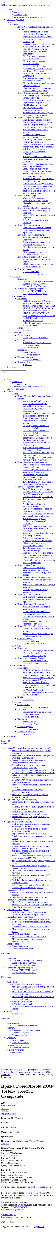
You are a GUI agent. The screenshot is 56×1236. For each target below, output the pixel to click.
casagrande (11, 1187)
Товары (10, 22)
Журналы (27, 364)
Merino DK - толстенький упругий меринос (32, 904)
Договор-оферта (19, 14)
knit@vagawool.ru (15, 1210)
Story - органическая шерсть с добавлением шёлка (36, 79)
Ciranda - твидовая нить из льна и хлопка (31, 927)
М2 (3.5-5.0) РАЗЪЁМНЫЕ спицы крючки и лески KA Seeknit (38, 309)
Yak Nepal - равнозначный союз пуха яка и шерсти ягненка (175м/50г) (37, 159)
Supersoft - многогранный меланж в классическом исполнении (38, 45)
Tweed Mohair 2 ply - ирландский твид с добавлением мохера (38, 113)
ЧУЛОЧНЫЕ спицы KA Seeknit (37, 301)
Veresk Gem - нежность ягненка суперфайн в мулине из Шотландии (37, 39)
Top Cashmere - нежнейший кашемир (29, 834)
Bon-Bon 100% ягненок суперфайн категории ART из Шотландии (36, 73)
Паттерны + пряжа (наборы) (30, 289)
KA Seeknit (22, 298)
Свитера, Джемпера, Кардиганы (38, 281)
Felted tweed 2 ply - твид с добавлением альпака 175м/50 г (37, 67)
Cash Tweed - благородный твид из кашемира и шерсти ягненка (38, 184)
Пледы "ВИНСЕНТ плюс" (35, 291)
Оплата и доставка (15, 19)
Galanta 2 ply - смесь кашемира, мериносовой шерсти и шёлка (37, 101)
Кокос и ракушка (30, 352)
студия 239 (39, 1226)
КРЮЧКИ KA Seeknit (33, 320)
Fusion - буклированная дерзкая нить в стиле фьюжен (37, 140)
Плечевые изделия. (32, 359)
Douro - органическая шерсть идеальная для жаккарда (36, 243)
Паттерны (16, 276)
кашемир (29, 1187)
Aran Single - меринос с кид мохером (29, 907)
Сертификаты (23, 335)
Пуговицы (22, 350)
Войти (4, 741)
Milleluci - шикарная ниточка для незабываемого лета (38, 265)
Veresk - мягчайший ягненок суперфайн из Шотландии (36, 33)
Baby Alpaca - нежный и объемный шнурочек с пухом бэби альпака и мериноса (39, 190)
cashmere (21, 1187)
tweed (36, 1187)
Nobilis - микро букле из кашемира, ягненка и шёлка (36, 135)
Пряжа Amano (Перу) (27, 196)
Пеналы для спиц (31, 347)
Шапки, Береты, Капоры (34, 286)
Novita (20, 328)
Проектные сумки (31, 345)
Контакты (11, 367)
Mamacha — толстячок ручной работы (29, 897)
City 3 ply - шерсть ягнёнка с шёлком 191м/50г (36, 57)
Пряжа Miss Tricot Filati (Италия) (32, 257)
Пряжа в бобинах (31, 271)
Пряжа (15, 24)
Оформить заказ (8, 1113)
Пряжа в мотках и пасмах (34, 274)
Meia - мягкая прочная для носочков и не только (35, 253)
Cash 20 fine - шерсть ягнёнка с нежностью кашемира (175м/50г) (38, 121)
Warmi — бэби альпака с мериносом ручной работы (35, 199)
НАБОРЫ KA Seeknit (33, 318)
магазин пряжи (43, 5)
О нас (9, 10)
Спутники (16, 333)
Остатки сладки (24, 269)
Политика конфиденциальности (27, 17)
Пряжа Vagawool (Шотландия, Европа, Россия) (28, 748)
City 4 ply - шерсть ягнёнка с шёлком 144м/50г (36, 62)
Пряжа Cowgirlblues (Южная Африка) (34, 208)
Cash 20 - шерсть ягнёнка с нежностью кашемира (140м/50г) (38, 126)
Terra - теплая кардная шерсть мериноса (30, 919)
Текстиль (21, 340)
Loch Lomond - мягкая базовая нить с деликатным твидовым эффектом (37, 230)
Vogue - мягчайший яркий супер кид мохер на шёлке (38, 165)
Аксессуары (28, 330)
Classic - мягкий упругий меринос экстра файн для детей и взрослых (39, 145)
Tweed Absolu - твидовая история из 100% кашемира (38, 179)
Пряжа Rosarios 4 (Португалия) (31, 235)
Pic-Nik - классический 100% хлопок (29, 936)
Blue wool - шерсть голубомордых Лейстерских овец (38, 84)
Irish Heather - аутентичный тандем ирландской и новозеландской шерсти (35, 107)
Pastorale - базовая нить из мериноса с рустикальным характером (35, 51)
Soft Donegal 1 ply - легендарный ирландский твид (38, 96)
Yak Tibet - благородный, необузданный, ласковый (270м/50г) (34, 151)
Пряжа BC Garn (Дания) (28, 225)
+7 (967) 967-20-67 (18, 1207)
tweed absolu (45, 1187)
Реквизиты (17, 12)
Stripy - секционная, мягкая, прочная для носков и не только (37, 170)
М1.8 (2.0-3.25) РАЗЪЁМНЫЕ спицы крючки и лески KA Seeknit (39, 304)
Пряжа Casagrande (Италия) (30, 117)
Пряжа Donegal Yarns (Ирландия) (32, 93)
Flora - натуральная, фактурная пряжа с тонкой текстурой (37, 89)
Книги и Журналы (26, 362)
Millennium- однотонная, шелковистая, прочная (34, 175)
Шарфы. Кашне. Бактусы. (35, 284)
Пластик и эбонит (31, 355)
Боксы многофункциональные (37, 342)
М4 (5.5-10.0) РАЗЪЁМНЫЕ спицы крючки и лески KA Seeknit (39, 314)
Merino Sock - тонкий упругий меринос (30, 902)
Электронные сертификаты (35, 337)
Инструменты (18, 296)
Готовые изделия (25, 357)
